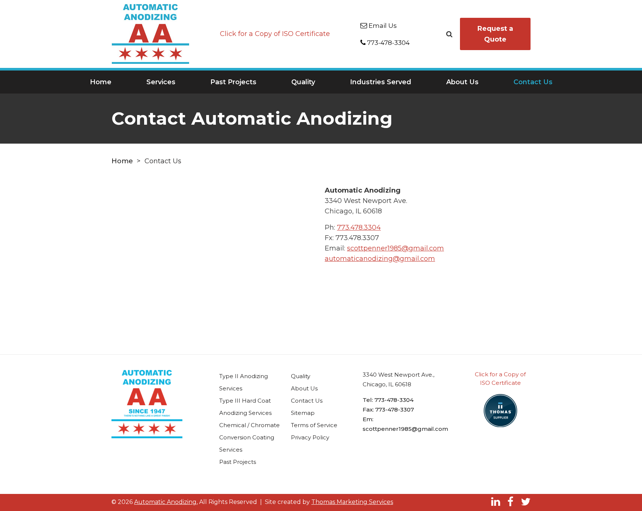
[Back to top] (631, 488)
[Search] (449, 33)
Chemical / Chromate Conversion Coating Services (249, 437)
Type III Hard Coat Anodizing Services (245, 406)
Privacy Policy (310, 437)
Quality (303, 82)
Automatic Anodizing (165, 501)
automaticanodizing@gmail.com (380, 259)
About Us (462, 82)
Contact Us (532, 82)
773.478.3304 (359, 227)
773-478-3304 (394, 399)
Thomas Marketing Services (352, 501)
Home (100, 82)
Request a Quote (495, 33)
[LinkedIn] (495, 501)
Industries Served (380, 82)
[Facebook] (510, 501)
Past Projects (233, 82)
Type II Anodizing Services (243, 382)
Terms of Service (314, 425)
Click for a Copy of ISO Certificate (275, 34)
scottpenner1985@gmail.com (395, 248)
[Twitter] (526, 501)
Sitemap (303, 412)
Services (160, 82)
